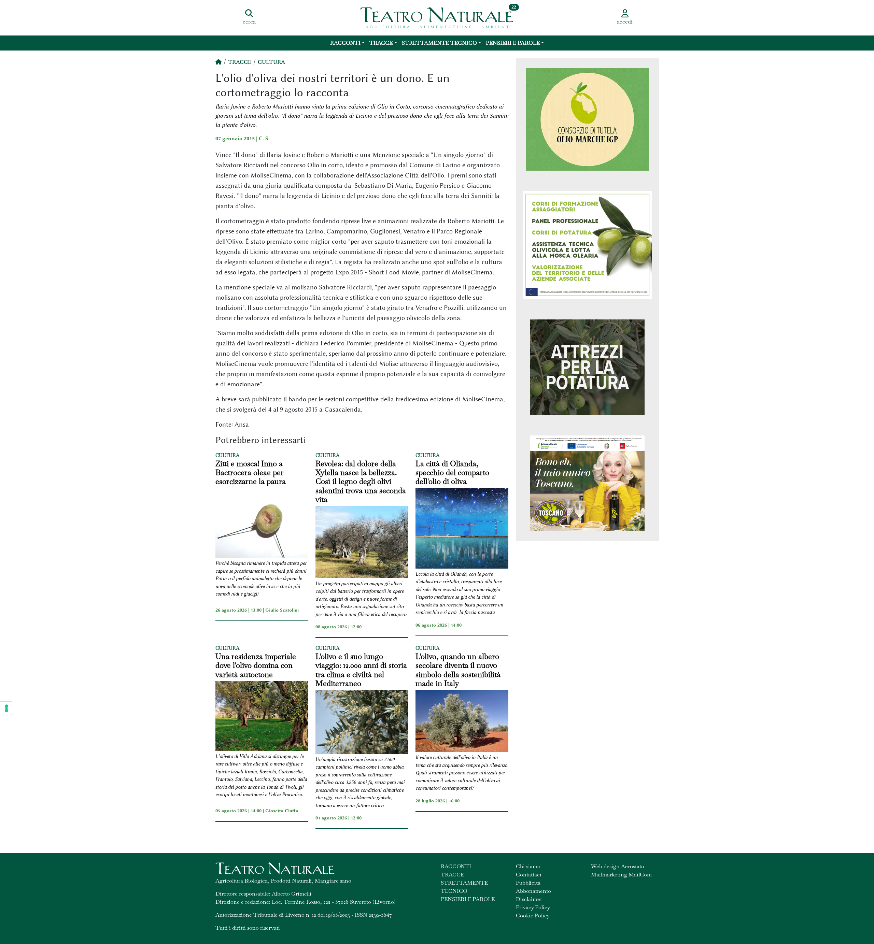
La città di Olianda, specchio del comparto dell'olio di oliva (452, 472)
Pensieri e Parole (513, 42)
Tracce (381, 42)
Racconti (345, 42)
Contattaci (528, 874)
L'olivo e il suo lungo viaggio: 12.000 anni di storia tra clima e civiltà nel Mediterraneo (361, 670)
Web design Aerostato (617, 866)
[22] (437, 17)
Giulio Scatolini (282, 610)
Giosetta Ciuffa (281, 810)
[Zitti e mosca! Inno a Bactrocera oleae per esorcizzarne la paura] (261, 524)
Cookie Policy (533, 915)
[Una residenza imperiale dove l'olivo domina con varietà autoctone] (261, 717)
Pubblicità (528, 882)
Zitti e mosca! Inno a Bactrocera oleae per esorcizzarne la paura (250, 472)
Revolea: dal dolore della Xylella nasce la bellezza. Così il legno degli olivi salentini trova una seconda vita (360, 481)
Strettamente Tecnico (439, 42)
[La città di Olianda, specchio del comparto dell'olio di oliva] (461, 529)
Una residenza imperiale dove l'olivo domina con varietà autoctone (255, 665)
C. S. (264, 138)
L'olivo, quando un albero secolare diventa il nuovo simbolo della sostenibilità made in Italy (458, 670)
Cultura (271, 62)
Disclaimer (529, 899)
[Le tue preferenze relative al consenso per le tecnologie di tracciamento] (6, 708)
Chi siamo (528, 866)
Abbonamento (533, 891)
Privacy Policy (533, 907)
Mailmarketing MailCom (621, 874)
